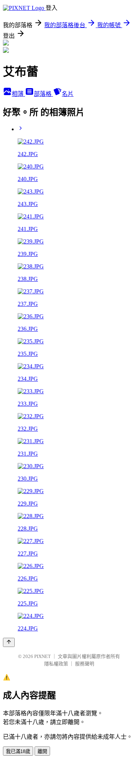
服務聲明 (84, 663)
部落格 (43, 94)
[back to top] (9, 642)
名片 (68, 94)
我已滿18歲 (18, 751)
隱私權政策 (56, 663)
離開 (42, 751)
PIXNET (42, 656)
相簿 (18, 94)
